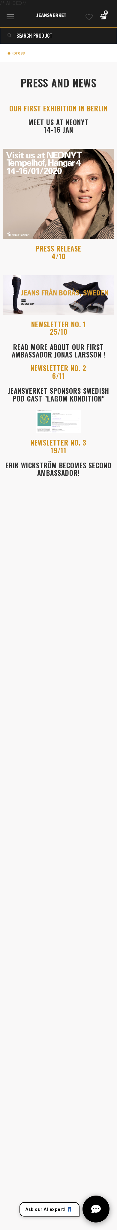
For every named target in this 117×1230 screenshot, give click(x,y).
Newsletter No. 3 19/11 (58, 446)
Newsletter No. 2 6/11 (58, 372)
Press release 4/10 (58, 252)
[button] (89, 17)
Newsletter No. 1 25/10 (58, 328)
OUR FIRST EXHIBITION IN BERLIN (58, 108)
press (20, 53)
